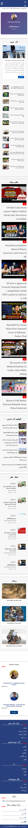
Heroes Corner (14, 664)
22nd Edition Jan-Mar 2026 (14, 600)
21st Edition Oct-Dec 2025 (14, 623)
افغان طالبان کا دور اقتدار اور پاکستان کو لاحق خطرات (9, 503)
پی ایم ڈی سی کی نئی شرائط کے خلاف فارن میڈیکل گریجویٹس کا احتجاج (17, 138)
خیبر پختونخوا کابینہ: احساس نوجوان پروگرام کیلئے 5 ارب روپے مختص (17, 167)
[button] (25, 2)
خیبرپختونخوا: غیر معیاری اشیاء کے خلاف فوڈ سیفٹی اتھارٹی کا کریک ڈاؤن (16, 108)
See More (21, 77)
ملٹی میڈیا (14, 182)
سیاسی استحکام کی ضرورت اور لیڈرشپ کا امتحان (9, 487)
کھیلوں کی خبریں (14, 418)
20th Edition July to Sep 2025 (14, 646)
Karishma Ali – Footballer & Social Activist (14, 683)
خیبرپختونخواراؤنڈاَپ (11, 565)
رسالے (14, 581)
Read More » (5, 686)
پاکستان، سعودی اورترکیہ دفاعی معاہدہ (10, 549)
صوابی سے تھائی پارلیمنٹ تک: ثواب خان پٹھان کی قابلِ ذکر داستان (17, 145)
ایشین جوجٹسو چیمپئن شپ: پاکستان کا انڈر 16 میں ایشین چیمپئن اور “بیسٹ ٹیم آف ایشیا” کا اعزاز (10, 442)
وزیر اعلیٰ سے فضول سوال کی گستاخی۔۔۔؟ (10, 533)
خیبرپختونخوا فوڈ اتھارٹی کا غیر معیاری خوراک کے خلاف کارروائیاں (11, 8)
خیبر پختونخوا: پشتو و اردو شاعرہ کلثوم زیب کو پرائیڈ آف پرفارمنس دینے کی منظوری (16, 131)
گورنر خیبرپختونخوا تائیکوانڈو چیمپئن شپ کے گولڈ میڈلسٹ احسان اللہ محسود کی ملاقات (17, 152)
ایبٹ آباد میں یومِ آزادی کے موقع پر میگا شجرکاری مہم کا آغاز (18, 159)
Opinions (13, 515)
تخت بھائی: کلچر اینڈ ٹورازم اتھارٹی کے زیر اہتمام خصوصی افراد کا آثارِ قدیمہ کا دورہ (17, 87)
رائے (14, 764)
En (25, 5)
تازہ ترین (14, 41)
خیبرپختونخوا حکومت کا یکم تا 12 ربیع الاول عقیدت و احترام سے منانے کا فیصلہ (17, 122)
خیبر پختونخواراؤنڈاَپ (11, 518)
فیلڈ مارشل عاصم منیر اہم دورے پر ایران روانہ (14, 60)
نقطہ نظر (14, 477)
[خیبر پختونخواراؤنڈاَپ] (14, 23)
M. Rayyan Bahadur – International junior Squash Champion (14, 705)
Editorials (13, 483)
